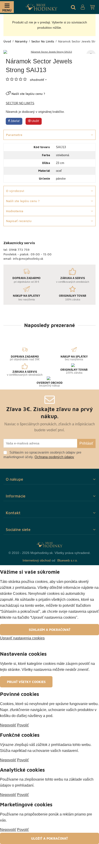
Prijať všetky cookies (26, 682)
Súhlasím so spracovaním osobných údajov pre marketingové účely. (42, 454)
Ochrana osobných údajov (54, 457)
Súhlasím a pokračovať (49, 630)
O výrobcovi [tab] (15, 191)
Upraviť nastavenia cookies (22, 638)
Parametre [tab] (14, 135)
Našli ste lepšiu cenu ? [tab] (23, 201)
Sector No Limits (20, 103)
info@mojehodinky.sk (28, 258)
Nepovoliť (8, 725)
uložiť (35, 121)
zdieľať (15, 121)
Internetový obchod (37, 560)
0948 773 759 (19, 249)
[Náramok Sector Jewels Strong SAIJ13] (49, 52)
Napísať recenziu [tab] (19, 221)
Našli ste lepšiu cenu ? (28, 94)
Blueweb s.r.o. (67, 560)
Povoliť (23, 725)
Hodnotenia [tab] (14, 211)
